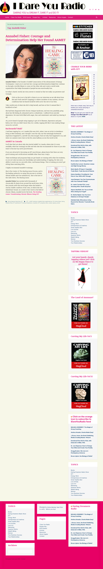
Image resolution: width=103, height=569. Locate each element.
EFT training (23, 203)
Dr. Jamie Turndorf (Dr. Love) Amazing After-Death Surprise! (81, 185)
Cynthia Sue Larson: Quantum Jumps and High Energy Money (82, 165)
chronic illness (58, 201)
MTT (39, 203)
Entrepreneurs (29, 203)
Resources (52, 17)
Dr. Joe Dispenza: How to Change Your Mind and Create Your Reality (82, 151)
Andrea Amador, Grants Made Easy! (82, 137)
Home (7, 17)
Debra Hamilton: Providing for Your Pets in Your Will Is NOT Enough (82, 175)
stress (46, 203)
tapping (54, 203)
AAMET (31, 201)
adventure (35, 201)
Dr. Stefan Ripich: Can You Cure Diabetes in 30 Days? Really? (81, 196)
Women (73, 239)
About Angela (61, 17)
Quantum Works (76, 235)
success (50, 203)
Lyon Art (73, 231)
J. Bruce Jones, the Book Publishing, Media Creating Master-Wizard (82, 141)
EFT (22, 201)
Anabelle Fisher (41, 201)
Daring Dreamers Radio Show (14, 201)
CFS (53, 201)
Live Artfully (74, 229)
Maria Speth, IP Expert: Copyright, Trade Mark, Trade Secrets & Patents (82, 170)
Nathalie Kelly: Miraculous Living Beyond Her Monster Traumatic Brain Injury (82, 202)
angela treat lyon (48, 201)
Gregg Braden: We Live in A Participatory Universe (79, 156)
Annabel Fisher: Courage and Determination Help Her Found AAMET (36, 38)
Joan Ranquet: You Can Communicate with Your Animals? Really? (83, 180)
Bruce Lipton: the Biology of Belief (81, 161)
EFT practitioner (16, 203)
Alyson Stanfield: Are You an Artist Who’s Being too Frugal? (82, 190)
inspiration (35, 203)
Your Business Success (78, 241)
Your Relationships (76, 243)
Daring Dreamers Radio (80, 507)
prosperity (42, 203)
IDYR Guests (27, 17)
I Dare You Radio (16, 17)
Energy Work (75, 223)
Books (73, 218)
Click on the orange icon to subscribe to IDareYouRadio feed (81, 419)
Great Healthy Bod (76, 227)
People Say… (37, 17)
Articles (44, 17)
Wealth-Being (75, 237)
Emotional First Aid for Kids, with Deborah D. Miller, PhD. (81, 146)
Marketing (74, 233)
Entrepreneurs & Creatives (79, 225)
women (58, 203)
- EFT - (27, 201)
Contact (70, 17)
